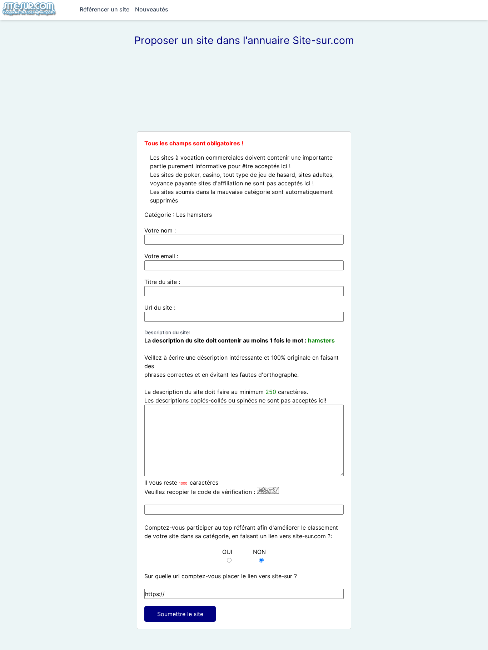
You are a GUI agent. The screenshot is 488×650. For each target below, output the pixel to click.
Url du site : (159, 307)
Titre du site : (162, 281)
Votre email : (161, 256)
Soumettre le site (180, 614)
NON (259, 551)
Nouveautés (151, 9)
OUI (227, 551)
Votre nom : (160, 230)
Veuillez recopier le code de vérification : (199, 491)
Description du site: (167, 332)
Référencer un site (104, 9)
